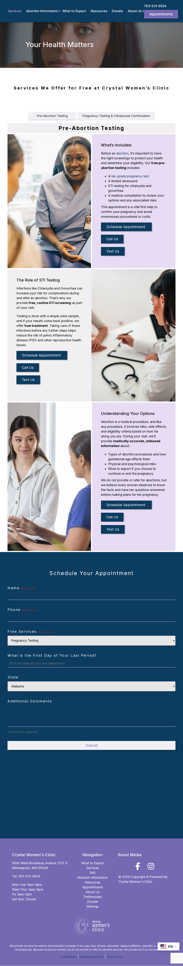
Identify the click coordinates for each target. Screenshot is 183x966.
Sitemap (92, 906)
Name (22, 588)
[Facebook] (138, 866)
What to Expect (74, 11)
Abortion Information (42, 11)
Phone (23, 610)
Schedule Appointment (126, 227)
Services (14, 11)
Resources (99, 11)
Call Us (112, 239)
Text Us (112, 251)
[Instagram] (151, 866)
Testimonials (92, 897)
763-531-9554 (155, 6)
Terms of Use (114, 956)
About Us (135, 11)
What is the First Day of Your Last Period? (52, 655)
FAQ (92, 873)
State (13, 677)
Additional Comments (30, 701)
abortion (122, 153)
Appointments (161, 14)
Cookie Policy (69, 956)
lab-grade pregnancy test (130, 176)
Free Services (30, 631)
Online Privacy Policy (91, 956)
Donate (117, 11)
